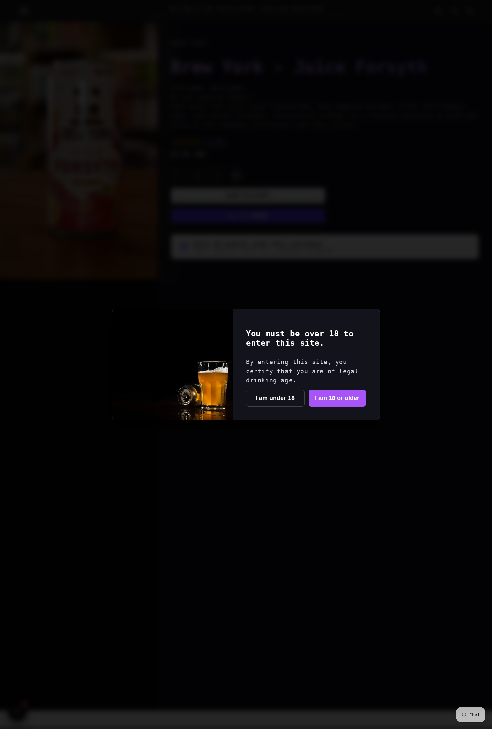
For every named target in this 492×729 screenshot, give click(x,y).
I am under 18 (275, 398)
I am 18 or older (337, 398)
